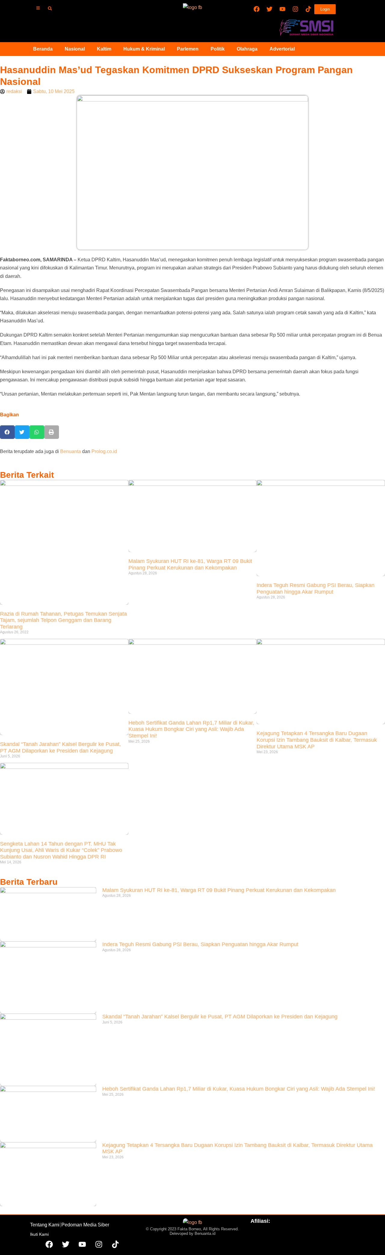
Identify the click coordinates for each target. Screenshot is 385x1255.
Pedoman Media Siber (85, 1224)
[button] (50, 8)
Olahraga (247, 48)
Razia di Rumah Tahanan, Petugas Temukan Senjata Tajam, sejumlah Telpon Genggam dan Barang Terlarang (63, 620)
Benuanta (70, 451)
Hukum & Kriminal (144, 48)
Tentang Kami (45, 1224)
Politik (218, 48)
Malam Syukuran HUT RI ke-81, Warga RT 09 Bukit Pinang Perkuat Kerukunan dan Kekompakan (190, 564)
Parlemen (188, 48)
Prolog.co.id (104, 451)
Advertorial (282, 48)
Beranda (43, 48)
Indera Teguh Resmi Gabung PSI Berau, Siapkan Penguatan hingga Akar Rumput (315, 588)
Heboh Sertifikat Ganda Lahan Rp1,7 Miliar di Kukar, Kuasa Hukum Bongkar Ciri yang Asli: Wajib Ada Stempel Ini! (191, 729)
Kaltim (104, 48)
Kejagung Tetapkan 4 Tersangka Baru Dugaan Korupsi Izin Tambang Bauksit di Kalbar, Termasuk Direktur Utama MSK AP (317, 739)
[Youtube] (282, 9)
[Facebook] (257, 9)
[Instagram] (295, 9)
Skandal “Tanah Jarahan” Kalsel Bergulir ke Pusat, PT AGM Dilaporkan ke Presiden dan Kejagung (60, 747)
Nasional (75, 48)
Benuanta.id (205, 1233)
